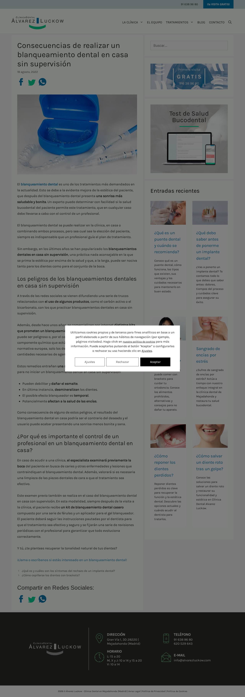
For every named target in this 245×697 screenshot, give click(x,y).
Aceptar (155, 362)
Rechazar (122, 362)
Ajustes (147, 351)
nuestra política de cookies (139, 341)
